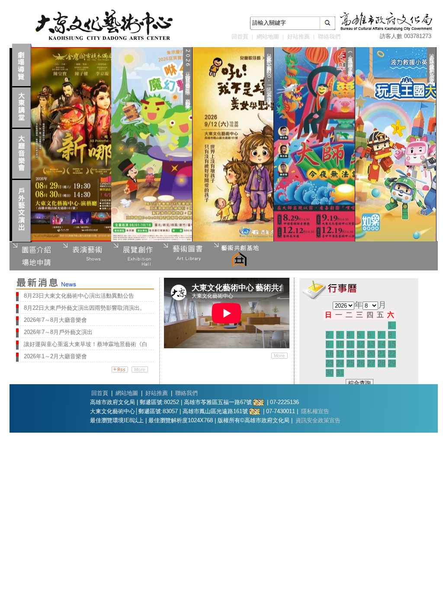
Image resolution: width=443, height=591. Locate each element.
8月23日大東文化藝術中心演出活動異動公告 (79, 295)
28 (381, 363)
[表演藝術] (85, 255)
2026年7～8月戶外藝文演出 (58, 332)
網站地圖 (268, 36)
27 (371, 363)
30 (330, 372)
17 (340, 353)
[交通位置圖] (258, 402)
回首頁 (239, 36)
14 (381, 344)
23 (330, 363)
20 (371, 353)
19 (361, 353)
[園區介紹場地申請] (35, 255)
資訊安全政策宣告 (317, 420)
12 (361, 344)
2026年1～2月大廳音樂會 (55, 356)
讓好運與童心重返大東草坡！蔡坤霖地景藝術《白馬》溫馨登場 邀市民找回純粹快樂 (86, 344)
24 (340, 363)
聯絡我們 (329, 36)
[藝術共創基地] (235, 255)
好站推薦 (298, 36)
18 (350, 353)
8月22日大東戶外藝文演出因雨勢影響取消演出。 (84, 308)
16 (330, 353)
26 (361, 363)
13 (371, 344)
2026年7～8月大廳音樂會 (55, 320)
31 (340, 372)
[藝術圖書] (185, 255)
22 (392, 353)
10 (340, 344)
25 (350, 363)
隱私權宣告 (315, 411)
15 (392, 344)
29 (392, 363)
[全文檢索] (327, 23)
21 (381, 353)
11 (350, 344)
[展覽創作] (135, 255)
